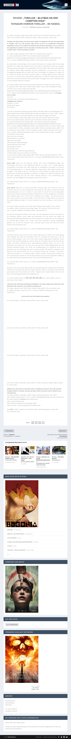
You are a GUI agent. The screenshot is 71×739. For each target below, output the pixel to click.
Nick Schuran (12, 737)
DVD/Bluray (33, 27)
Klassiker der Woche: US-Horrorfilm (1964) (27, 459)
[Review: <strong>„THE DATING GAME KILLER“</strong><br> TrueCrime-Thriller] (12, 450)
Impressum (39, 737)
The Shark (23, 399)
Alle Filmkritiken (12, 624)
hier (37, 689)
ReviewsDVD (45, 27)
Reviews (39, 27)
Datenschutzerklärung (49, 737)
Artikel (11, 409)
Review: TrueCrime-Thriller (12, 458)
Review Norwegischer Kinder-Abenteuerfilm (43, 461)
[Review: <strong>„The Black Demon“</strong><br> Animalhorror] (59, 450)
